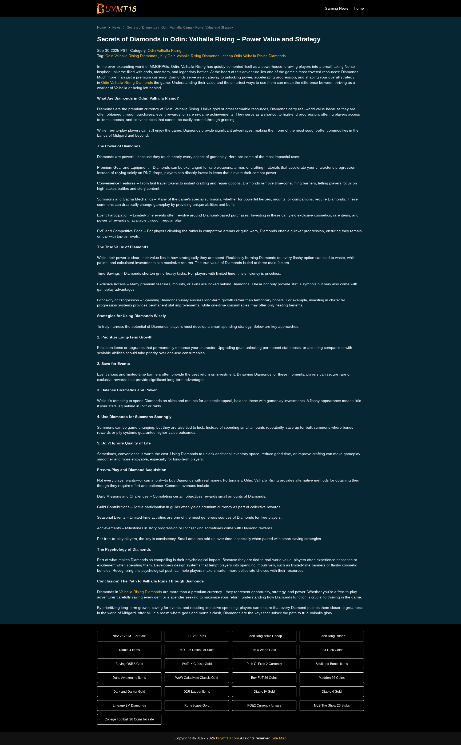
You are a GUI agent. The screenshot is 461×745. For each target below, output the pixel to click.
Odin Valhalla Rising (164, 50)
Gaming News (336, 8)
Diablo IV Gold (264, 691)
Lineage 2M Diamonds (129, 705)
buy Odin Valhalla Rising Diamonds (189, 56)
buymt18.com (227, 738)
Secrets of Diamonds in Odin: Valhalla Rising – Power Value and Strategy (180, 27)
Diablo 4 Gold (332, 691)
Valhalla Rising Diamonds (140, 592)
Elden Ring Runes (332, 636)
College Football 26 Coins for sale (129, 719)
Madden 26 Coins (332, 678)
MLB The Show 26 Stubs (332, 705)
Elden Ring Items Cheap (264, 636)
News (116, 27)
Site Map (279, 738)
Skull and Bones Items (332, 664)
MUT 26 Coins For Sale (197, 650)
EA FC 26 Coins (331, 650)
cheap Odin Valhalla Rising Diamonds (254, 56)
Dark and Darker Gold (129, 691)
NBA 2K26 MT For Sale (129, 636)
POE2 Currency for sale (264, 705)
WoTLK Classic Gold (197, 664)
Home (359, 8)
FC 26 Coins (197, 636)
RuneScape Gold (196, 705)
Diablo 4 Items (129, 650)
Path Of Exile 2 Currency (264, 664)
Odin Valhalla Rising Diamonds (131, 56)
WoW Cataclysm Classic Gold (196, 678)
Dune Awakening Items (129, 678)
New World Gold (264, 650)
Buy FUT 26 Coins (264, 678)
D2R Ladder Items (197, 691)
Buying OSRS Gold (129, 664)
